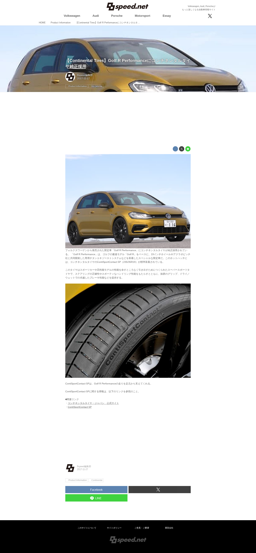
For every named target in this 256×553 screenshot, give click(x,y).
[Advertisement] (128, 119)
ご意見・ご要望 (141, 528)
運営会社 (169, 528)
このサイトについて (86, 528)
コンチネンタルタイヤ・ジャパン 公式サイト (93, 403)
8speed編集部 (85, 75)
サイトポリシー (114, 528)
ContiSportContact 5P (80, 407)
